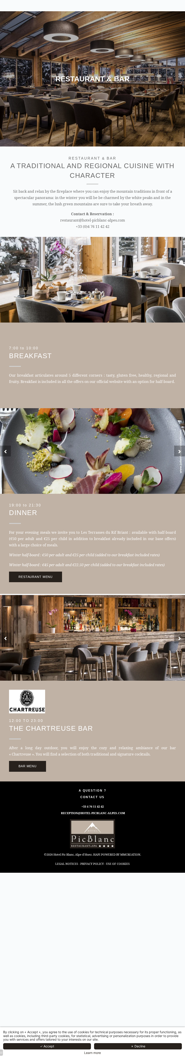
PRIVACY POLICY (92, 864)
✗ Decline (138, 1046)
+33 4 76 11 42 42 (92, 806)
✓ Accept (47, 1046)
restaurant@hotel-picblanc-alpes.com (92, 220)
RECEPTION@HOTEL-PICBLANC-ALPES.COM (93, 813)
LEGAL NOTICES (66, 864)
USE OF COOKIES (118, 864)
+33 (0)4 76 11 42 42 (92, 226)
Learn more (92, 1053)
